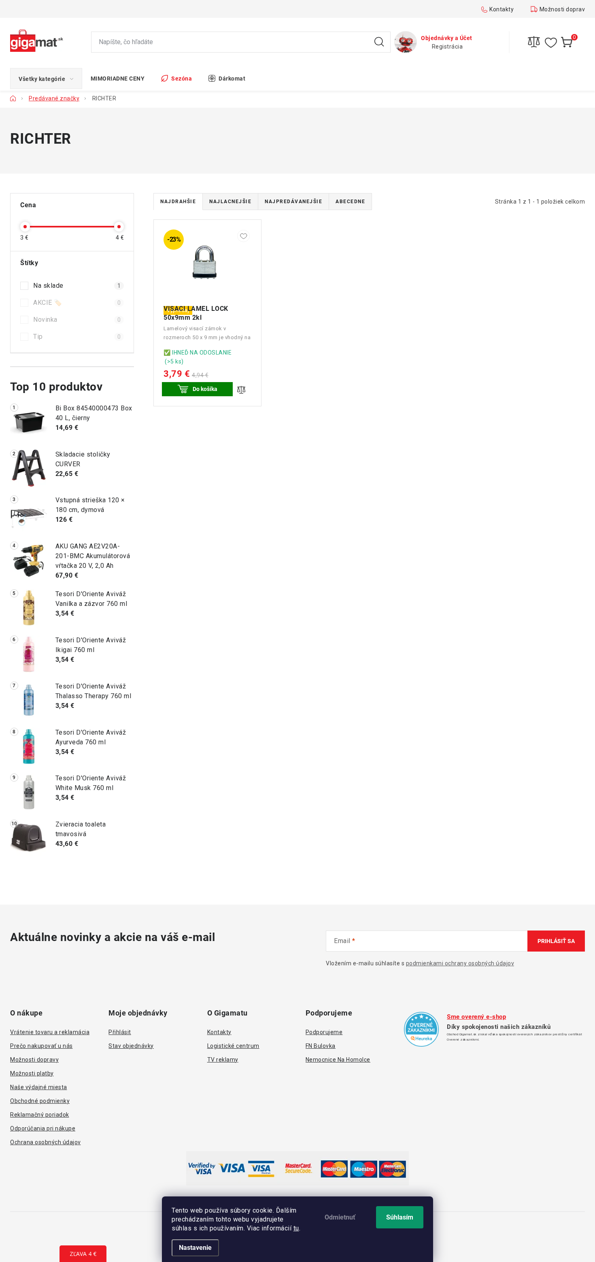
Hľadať (379, 42)
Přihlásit (119, 1032)
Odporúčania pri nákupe (42, 1128)
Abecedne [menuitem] (350, 201)
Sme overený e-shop (476, 1016)
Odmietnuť (340, 1217)
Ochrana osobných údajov (45, 1142)
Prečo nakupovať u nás (41, 1046)
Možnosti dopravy (564, 9)
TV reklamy (222, 1059)
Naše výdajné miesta (38, 1087)
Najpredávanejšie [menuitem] (293, 201)
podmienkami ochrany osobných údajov (460, 963)
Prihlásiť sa (556, 941)
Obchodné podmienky (40, 1101)
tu (296, 1228)
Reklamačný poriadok (39, 1114)
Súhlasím (399, 1217)
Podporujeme (324, 1032)
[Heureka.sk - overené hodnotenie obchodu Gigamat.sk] (421, 1029)
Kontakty (501, 9)
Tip (77, 336)
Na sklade (77, 285)
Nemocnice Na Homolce (338, 1059)
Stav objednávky (131, 1046)
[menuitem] (46, 78)
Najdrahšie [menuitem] (178, 201)
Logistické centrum (233, 1046)
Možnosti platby (32, 1073)
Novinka (77, 319)
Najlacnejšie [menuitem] (230, 201)
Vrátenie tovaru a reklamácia (49, 1032)
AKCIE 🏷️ (77, 302)
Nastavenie (195, 1247)
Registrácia (447, 46)
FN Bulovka (321, 1046)
